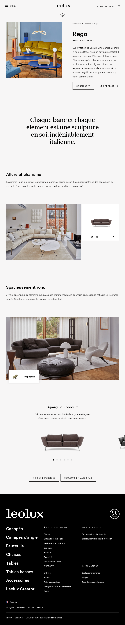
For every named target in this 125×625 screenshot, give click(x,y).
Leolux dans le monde (91, 572)
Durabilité (48, 556)
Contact (47, 591)
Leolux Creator (20, 588)
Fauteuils (15, 545)
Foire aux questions (52, 581)
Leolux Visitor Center (52, 561)
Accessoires (17, 580)
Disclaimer (19, 617)
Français (13, 602)
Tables (12, 563)
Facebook (21, 607)
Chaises (13, 554)
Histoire (47, 552)
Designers (48, 547)
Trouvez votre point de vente (94, 534)
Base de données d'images (93, 581)
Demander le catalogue (53, 538)
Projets (85, 577)
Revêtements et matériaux (54, 543)
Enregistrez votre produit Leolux (57, 586)
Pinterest (40, 607)
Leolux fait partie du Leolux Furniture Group (44, 617)
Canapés (14, 528)
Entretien (48, 572)
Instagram (10, 607)
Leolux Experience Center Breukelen (97, 538)
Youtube (30, 607)
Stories (47, 534)
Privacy (9, 617)
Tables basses (19, 571)
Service (47, 577)
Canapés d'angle (22, 537)
